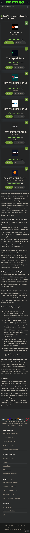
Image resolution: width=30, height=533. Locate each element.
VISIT (9, 67)
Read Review (21, 42)
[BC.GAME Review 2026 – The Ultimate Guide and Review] (15, 55)
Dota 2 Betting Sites (8, 445)
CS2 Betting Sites (8, 437)
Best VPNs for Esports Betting (11, 498)
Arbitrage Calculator (8, 494)
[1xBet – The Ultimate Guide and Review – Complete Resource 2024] (15, 106)
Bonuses (5, 462)
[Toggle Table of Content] (25, 7)
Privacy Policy (7, 529)
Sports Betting (7, 466)
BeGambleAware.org (17, 423)
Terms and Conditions (17, 529)
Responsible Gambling (9, 511)
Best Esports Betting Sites (10, 433)
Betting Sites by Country (10, 473)
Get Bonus (9, 42)
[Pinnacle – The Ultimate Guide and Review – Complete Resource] (15, 155)
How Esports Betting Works (10, 482)
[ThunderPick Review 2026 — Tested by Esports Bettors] (15, 129)
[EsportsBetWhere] (15, 2)
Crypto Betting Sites (8, 458)
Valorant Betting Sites (9, 441)
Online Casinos (7, 470)
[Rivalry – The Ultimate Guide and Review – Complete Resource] (15, 175)
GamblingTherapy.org (16, 425)
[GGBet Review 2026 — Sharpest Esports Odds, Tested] (15, 30)
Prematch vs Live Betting (10, 490)
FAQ (4, 515)
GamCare (25, 423)
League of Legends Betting (10, 449)
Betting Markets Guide (9, 486)
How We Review (7, 507)
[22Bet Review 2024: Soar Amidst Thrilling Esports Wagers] (15, 80)
